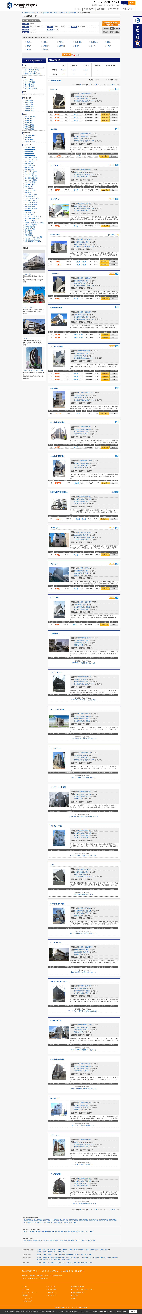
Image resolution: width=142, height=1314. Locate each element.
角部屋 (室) (29, 235)
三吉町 (55, 1254)
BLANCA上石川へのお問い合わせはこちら (83, 972)
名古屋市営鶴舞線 (42, 1259)
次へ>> (113, 85)
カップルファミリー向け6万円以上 (83, 1289)
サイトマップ (27, 1298)
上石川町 (89, 460)
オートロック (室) (30, 220)
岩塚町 (89, 133)
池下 (93, 46)
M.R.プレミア (55, 1098)
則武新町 (71, 1254)
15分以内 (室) (29, 108)
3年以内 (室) (28, 119)
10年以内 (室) (29, 125)
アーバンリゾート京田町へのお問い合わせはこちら (83, 1011)
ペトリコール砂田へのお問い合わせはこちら (83, 855)
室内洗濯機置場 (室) (31, 178)
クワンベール (54, 1135)
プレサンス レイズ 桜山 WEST (33, 370)
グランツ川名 (27, 274)
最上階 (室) (28, 231)
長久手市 (74, 1222)
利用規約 (26, 1295)
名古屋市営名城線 (53, 1257)
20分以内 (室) (29, 110)
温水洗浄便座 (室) (31, 208)
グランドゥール (28, 338)
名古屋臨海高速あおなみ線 (82, 101)
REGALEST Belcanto (57, 235)
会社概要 (26, 1289)
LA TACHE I (54, 598)
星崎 (65, 1254)
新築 (74, 1298)
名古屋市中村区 (82, 93)
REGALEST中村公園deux (59, 492)
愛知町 (39, 1254)
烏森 (84, 206)
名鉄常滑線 (113, 1257)
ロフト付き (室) (30, 182)
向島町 (89, 1063)
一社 (109, 46)
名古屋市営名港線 (55, 1259)
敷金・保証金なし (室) (32, 69)
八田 (45, 42)
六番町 (43, 1262)
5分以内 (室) (29, 102)
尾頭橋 (80, 1262)
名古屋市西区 (55, 1220)
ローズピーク (54, 199)
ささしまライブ (89, 1231)
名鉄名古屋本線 (42, 1257)
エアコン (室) (29, 214)
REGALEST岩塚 (56, 1020)
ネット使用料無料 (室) (32, 219)
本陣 (109, 42)
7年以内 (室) (28, 123)
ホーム (25, 1286)
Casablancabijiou (56, 308)
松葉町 (89, 203)
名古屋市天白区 (65, 1222)
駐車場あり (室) (30, 229)
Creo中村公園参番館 (57, 1059)
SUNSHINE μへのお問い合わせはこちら (83, 663)
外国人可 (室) (29, 174)
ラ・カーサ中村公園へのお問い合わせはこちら (83, 739)
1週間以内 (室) (30, 141)
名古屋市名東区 (55, 1222)
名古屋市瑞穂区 (83, 1220)
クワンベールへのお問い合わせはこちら (83, 1164)
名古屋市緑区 (46, 1222)
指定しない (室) (30, 135)
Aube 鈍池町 (54, 274)
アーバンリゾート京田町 (58, 981)
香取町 (89, 713)
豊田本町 (53, 1262)
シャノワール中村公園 (58, 787)
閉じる (133, 1311)
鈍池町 (89, 278)
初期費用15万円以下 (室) (33, 241)
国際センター (80, 1231)
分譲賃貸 (75, 1295)
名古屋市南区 (28, 1222)
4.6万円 (63, 70)
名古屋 (46, 46)
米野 (46, 1231)
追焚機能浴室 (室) (31, 204)
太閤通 (88, 607)
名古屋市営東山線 (79, 98)
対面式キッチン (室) (31, 200)
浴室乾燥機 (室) (30, 206)
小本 (92, 101)
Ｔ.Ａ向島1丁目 (55, 1174)
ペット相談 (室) (30, 147)
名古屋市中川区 (82, 203)
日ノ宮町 (89, 392)
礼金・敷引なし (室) (31, 72)
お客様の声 (51, 1286)
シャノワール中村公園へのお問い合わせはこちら (83, 816)
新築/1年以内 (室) (30, 116)
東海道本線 (63, 1257)
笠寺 (38, 1262)
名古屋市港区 (113, 1220)
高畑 (29, 42)
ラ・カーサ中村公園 (57, 709)
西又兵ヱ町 (88, 1254)
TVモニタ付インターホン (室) (34, 223)
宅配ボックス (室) (31, 225)
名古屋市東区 (38, 1220)
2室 (74, 74)
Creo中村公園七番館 (57, 456)
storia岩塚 (53, 129)
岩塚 (61, 42)
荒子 (65, 1240)
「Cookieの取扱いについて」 (105, 1311)
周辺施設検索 (52, 1289)
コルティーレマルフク (30, 307)
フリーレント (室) (31, 172)
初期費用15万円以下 (79, 1292)
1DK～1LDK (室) (30, 82)
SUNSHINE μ (54, 633)
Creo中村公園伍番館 (57, 422)
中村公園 (79, 42)
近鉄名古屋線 (78, 96)
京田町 (89, 602)
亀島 (29, 46)
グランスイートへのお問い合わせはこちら (83, 777)
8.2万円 (86, 70)
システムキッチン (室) (32, 198)
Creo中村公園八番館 (57, 904)
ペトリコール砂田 (56, 826)
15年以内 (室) (29, 127)
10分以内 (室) (29, 106)
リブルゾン (54, 564)
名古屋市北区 (46, 1220)
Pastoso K (53, 89)
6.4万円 (74, 70)
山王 (48, 1262)
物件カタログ (27, 1301)
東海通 (85, 1262)
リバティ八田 (54, 528)
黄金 (84, 96)
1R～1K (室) (29, 80)
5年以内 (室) (28, 121)
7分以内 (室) (29, 104)
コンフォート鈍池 (56, 346)
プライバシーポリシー (30, 1292)
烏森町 (89, 239)
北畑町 (89, 93)
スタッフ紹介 (52, 1295)
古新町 (61, 1254)
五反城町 (89, 1025)
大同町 (91, 1262)
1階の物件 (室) (30, 227)
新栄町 (62, 46)
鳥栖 (76, 1254)
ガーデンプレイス (56, 672)
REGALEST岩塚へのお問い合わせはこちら (83, 1050)
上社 (29, 49)
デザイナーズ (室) (31, 157)
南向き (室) (28, 233)
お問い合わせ (52, 1292)
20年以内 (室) (29, 129)
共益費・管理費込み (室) (32, 74)
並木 (88, 568)
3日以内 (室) (29, 139)
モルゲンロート (55, 165)
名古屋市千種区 (28, 1220)
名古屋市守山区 (37, 1222)
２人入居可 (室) (30, 165)
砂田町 (89, 830)
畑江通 (89, 677)
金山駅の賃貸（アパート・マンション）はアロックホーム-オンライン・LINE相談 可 (53, 1271)
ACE (52, 865)
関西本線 (76, 138)
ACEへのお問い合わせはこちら (83, 894)
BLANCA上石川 (55, 943)
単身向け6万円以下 (78, 1286)
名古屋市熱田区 (93, 1220)
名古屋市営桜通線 (79, 607)
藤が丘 (46, 49)
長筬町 (89, 426)
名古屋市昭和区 (73, 1220)
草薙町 (50, 1254)
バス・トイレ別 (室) (31, 202)
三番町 (45, 1254)
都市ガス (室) (29, 186)
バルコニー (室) (30, 184)
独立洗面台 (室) (30, 212)
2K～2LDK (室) (29, 84)
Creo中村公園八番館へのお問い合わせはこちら (83, 933)
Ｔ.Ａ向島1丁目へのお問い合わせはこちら (83, 1203)
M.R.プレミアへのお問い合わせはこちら (83, 1125)
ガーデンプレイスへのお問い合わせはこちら (83, 700)
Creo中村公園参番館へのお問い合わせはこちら (83, 1089)
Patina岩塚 (54, 388)
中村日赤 (95, 42)
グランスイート (55, 748)
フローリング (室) (31, 180)
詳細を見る (105, 114)
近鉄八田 (85, 244)
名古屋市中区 (64, 1220)
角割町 (89, 169)
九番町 (81, 1254)
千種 (77, 46)
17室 (63, 74)
